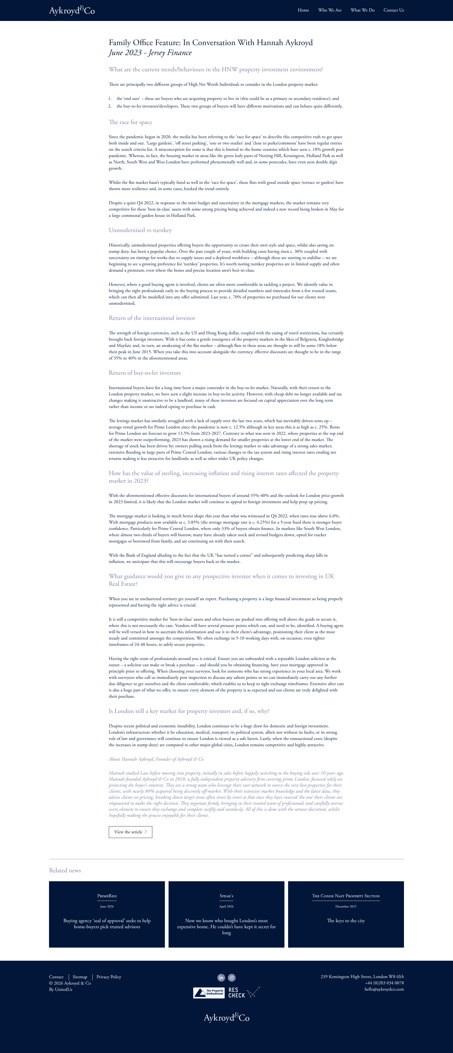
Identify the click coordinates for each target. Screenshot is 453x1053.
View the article (128, 832)
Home (303, 10)
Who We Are (330, 10)
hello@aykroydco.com (384, 989)
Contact (56, 977)
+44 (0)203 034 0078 (384, 983)
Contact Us (394, 10)
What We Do (362, 10)
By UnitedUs (60, 990)
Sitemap (80, 977)
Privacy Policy (108, 977)
